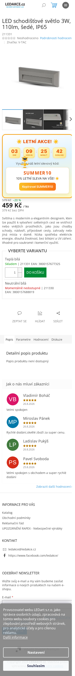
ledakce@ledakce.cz (22, 560)
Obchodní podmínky (16, 529)
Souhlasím (36, 666)
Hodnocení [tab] (41, 346)
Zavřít (24, 315)
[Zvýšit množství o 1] (20, 276)
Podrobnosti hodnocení (18, 43)
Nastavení (36, 652)
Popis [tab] (9, 346)
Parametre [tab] (23, 346)
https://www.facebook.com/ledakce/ (33, 566)
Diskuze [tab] (56, 346)
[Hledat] (44, 5)
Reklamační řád (13, 534)
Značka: (16, 47)
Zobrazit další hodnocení (50, 497)
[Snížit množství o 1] (20, 281)
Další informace (15, 637)
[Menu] (65, 5)
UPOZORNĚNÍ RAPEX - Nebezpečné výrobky (32, 539)
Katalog (7, 523)
